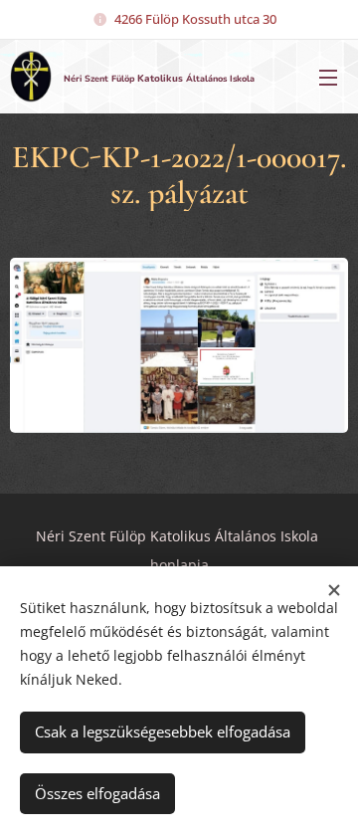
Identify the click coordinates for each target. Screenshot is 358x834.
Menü (328, 77)
